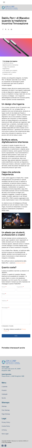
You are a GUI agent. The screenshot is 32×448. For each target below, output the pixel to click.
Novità (4, 398)
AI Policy (4, 430)
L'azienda (4, 386)
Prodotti (4, 390)
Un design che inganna (10, 61)
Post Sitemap (6, 410)
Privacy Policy (6, 422)
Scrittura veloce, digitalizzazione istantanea (10, 64)
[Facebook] (3, 29)
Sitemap (4, 406)
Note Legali (5, 434)
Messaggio (5, 307)
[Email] (11, 29)
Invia (16, 336)
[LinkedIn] (8, 29)
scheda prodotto (21, 263)
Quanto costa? (8, 74)
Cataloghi (4, 394)
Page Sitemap (6, 414)
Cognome (20, 287)
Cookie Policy (6, 426)
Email (4, 294)
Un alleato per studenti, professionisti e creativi (9, 71)
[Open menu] (4, 2)
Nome (4, 287)
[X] (6, 29)
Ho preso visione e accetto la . (15, 330)
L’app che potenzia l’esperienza (8, 67)
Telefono (5, 300)
